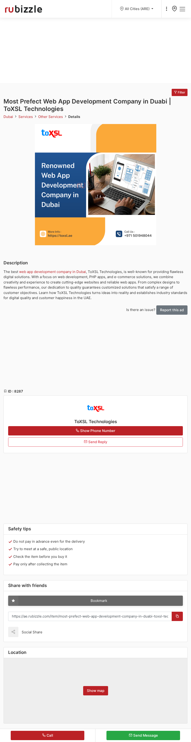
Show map (95, 690)
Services (26, 116)
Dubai (8, 116)
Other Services (51, 116)
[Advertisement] (95, 50)
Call (49, 735)
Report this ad (172, 310)
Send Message (145, 735)
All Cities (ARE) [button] (137, 9)
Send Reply (97, 442)
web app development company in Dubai (52, 271)
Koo (54, 632)
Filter (181, 92)
